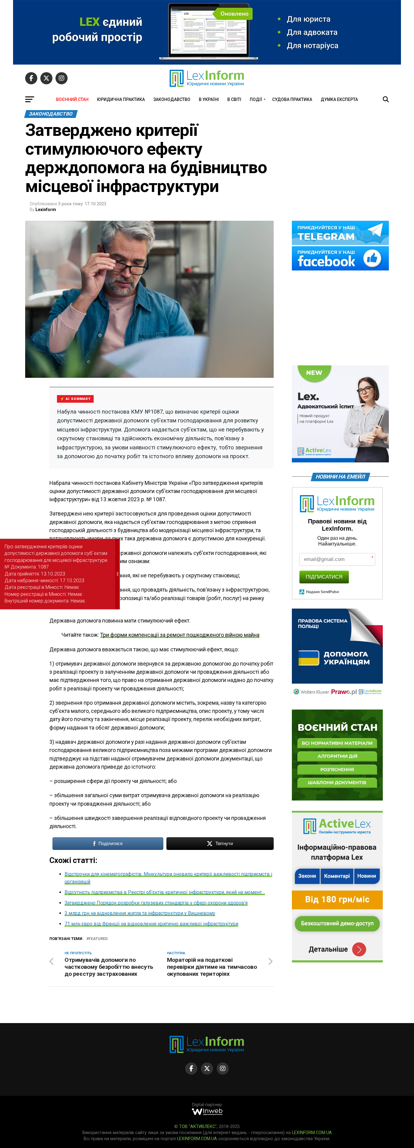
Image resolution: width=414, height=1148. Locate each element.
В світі (234, 99)
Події (256, 99)
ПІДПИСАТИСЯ (324, 577)
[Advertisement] (340, 318)
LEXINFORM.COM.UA (312, 1132)
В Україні (209, 99)
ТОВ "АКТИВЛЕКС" (198, 1126)
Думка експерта (339, 99)
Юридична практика (121, 99)
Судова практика (292, 99)
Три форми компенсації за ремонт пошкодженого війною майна (179, 635)
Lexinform (45, 209)
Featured (98, 939)
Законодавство (171, 99)
